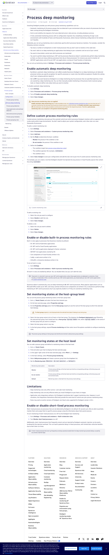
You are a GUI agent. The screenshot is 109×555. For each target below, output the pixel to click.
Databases (7, 62)
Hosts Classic (8, 78)
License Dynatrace (7, 160)
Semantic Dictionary (7, 147)
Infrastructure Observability (11, 50)
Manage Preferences (70, 548)
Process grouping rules (12, 119)
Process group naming (12, 99)
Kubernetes (7, 56)
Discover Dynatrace (7, 12)
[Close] (22, 32)
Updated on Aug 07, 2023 (65, 22)
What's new (5, 15)
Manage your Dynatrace (8, 157)
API (3, 150)
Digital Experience (8, 47)
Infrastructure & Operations (11, 53)
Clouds (6, 59)
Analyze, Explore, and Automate (10, 138)
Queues (6, 127)
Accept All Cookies (96, 548)
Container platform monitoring (12, 87)
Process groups (8, 90)
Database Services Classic (11, 81)
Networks (6, 68)
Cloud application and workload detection (14, 110)
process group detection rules (57, 148)
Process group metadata (13, 116)
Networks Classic (9, 84)
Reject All (83, 548)
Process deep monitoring (13, 102)
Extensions (7, 65)
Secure (4, 135)
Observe (4, 31)
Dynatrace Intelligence (8, 22)
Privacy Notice (9, 553)
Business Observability (9, 40)
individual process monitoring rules (78, 103)
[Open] (22, 13)
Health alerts (7, 71)
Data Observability (8, 44)
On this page (31, 9)
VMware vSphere (8, 130)
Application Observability (10, 37)
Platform (4, 18)
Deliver (4, 141)
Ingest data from (6, 28)
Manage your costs (7, 163)
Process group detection (12, 106)
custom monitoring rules (39, 279)
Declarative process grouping (14, 113)
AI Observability (7, 34)
